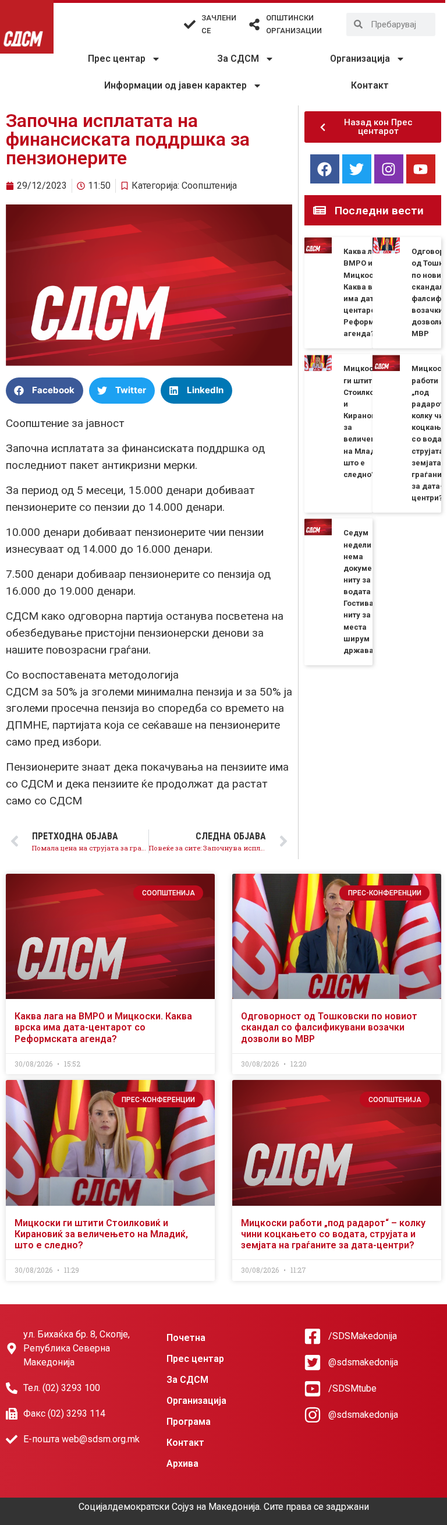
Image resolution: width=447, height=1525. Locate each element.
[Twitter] (356, 168)
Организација (360, 58)
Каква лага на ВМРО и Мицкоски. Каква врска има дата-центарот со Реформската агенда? (103, 1027)
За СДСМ (238, 58)
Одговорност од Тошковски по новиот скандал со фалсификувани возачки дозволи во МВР (329, 1027)
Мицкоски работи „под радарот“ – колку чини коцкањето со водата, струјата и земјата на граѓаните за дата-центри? (333, 1234)
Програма (188, 1421)
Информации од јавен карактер (175, 85)
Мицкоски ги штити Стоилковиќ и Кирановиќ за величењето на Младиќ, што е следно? (101, 1234)
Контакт (370, 85)
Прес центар (117, 58)
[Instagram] (388, 168)
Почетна (185, 1337)
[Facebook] (324, 168)
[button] (44, 390)
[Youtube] (420, 168)
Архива (182, 1463)
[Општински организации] (254, 24)
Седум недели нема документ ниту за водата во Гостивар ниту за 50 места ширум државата (362, 591)
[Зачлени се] (190, 24)
